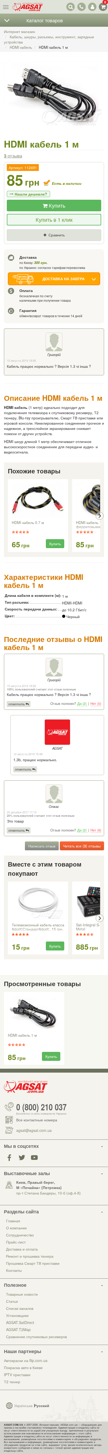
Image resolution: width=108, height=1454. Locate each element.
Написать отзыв (41, 845)
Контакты (14, 1270)
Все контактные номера (36, 1119)
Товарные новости (22, 1294)
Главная (13, 1220)
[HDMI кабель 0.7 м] (38, 500)
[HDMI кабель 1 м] (54, 99)
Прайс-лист (16, 1242)
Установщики (17, 1315)
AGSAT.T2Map (18, 1329)
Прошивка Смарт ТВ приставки (33, 1263)
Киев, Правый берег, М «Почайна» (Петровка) (39, 1185)
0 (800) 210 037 (41, 1106)
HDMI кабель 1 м (22, 1035)
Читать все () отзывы (82, 845)
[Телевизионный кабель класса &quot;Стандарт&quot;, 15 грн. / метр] (38, 902)
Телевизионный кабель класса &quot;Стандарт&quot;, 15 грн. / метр (38, 927)
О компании (16, 1227)
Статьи (12, 1301)
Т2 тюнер (12, 1381)
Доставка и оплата (22, 1249)
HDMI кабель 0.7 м (28, 522)
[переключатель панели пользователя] (92, 7)
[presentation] (8, 516)
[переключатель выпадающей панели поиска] (70, 7)
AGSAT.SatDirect (20, 1322)
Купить (56, 205)
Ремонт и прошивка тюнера (29, 1256)
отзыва (13, 156)
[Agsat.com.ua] (28, 7)
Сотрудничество (20, 1234)
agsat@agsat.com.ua (34, 1130)
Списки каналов (19, 1308)
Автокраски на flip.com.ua (25, 1360)
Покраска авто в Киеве (23, 1367)
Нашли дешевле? (31, 194)
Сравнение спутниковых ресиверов (36, 1336)
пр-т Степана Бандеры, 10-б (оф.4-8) (48, 1193)
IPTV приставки (17, 1374)
